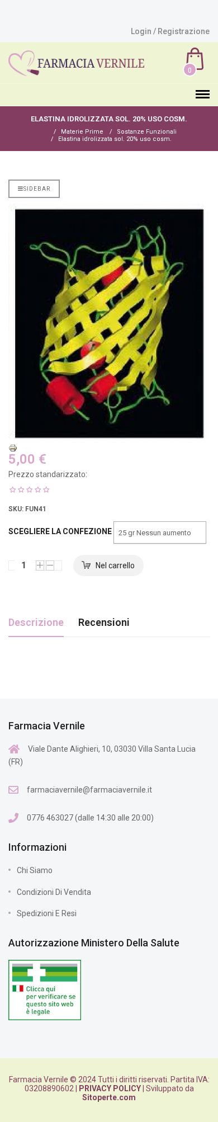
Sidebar (36, 189)
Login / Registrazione (170, 31)
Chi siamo (35, 870)
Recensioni (104, 622)
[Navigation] (203, 95)
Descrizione (36, 622)
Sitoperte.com (109, 1097)
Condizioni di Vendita (54, 892)
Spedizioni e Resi (47, 913)
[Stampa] (109, 448)
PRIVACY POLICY (110, 1088)
